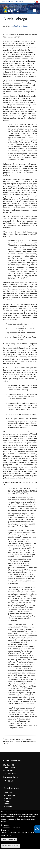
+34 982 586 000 (18, 1)
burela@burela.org (7, 1)
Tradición (7, 798)
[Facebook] (5, 780)
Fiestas (6, 801)
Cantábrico (8, 793)
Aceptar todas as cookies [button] (10, 846)
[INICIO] (11, 9)
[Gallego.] (35, 2)
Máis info (4, 821)
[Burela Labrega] (37, 2)
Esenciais (6, 825)
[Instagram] (8, 780)
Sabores (7, 804)
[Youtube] (12, 780)
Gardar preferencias (9, 839)
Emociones (8, 806)
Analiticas (6, 830)
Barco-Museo (9, 795)
